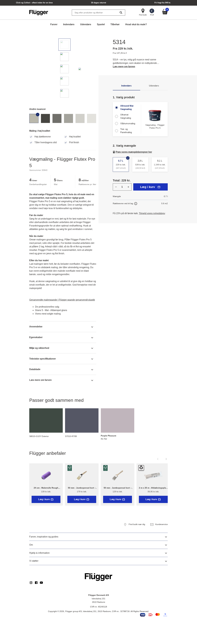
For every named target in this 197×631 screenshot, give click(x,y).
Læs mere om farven (124, 66)
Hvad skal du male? (136, 24)
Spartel (101, 24)
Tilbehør (115, 24)
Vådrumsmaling (127, 123)
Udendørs (85, 24)
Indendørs (68, 24)
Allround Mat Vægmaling (126, 107)
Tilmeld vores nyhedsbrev (152, 213)
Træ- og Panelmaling (126, 131)
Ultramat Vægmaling (125, 116)
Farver (53, 24)
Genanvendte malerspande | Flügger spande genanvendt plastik (62, 300)
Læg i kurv (147, 187)
